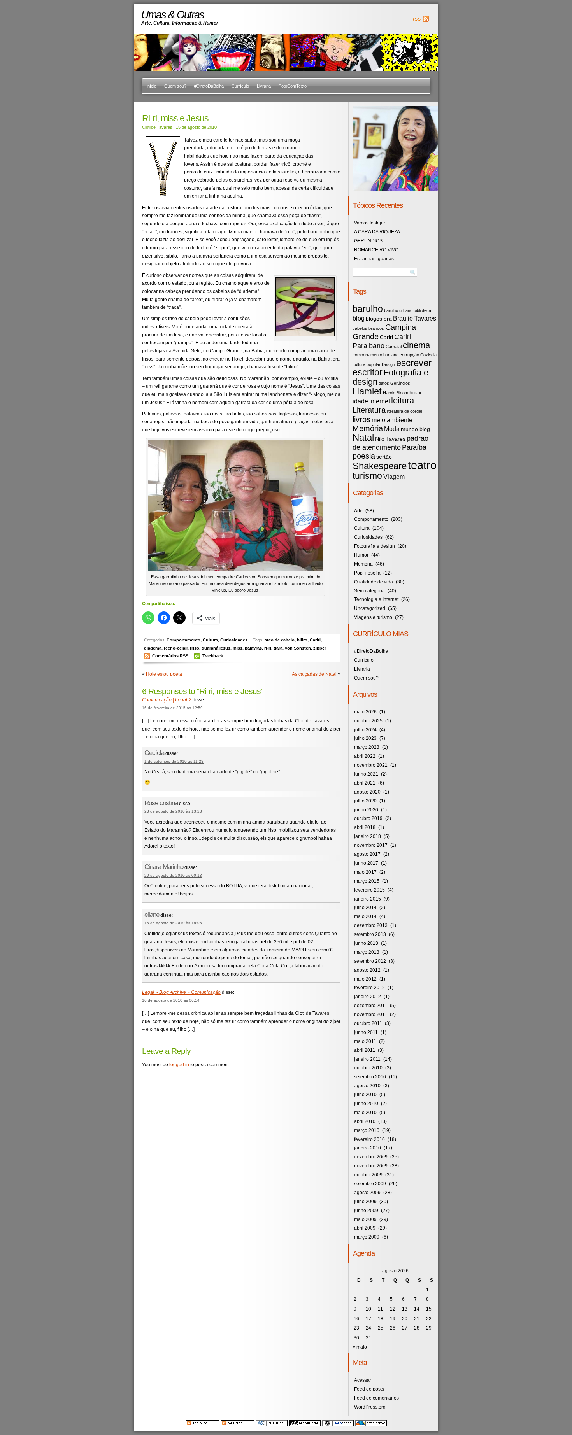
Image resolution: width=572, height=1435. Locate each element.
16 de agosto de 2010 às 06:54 (171, 1000)
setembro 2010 (370, 1076)
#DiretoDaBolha (209, 86)
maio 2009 (365, 1219)
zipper (319, 648)
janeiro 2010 (367, 1148)
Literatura (369, 410)
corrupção (409, 354)
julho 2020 (365, 801)
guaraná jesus (216, 648)
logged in (179, 1064)
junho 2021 (366, 774)
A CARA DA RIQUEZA (377, 232)
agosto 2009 (367, 1192)
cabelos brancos (368, 328)
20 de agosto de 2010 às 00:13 (173, 875)
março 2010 (366, 1130)
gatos (384, 383)
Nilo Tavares (390, 439)
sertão (384, 457)
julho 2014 (365, 907)
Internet (379, 401)
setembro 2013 (370, 934)
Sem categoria (369, 591)
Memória (368, 428)
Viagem (394, 476)
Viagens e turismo (373, 617)
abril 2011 (364, 1050)
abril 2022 (364, 756)
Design (388, 364)
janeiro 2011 (367, 1059)
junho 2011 (366, 1032)
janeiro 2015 (367, 899)
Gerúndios (400, 383)
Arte (358, 510)
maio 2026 (365, 712)
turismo (367, 476)
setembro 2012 (370, 961)
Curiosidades (233, 640)
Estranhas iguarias (374, 258)
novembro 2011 (370, 1014)
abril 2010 (364, 1121)
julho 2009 (365, 1201)
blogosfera (379, 319)
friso (194, 648)
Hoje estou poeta (164, 674)
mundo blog (415, 429)
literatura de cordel (404, 411)
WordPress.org (370, 1407)
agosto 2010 (367, 1085)
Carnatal (394, 346)
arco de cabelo (280, 640)
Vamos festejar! (370, 223)
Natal (363, 437)
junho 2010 (366, 1103)
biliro (302, 640)
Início (151, 86)
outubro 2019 (368, 818)
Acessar (362, 1380)
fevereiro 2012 (369, 987)
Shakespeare (380, 466)
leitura (402, 400)
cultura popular (367, 364)
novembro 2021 (371, 765)
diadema (152, 648)
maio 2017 (365, 872)
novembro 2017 (371, 845)
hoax (415, 393)
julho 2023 (365, 738)
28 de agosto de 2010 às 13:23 (173, 811)
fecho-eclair (176, 648)
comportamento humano (375, 354)
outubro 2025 (368, 721)
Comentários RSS (170, 656)
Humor (361, 555)
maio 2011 (365, 1041)
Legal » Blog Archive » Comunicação (181, 992)
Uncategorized (369, 608)
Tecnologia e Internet (376, 599)
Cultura (210, 640)
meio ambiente (392, 419)
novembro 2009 (371, 1166)
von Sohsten (298, 648)
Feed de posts (369, 1389)
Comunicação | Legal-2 (166, 700)
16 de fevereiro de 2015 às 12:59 (172, 708)
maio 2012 (365, 979)
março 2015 (366, 881)
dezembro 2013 (371, 925)
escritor (368, 372)
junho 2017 (366, 863)
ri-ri (267, 648)
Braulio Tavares (414, 318)
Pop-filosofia (367, 573)
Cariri (315, 640)
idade (360, 401)
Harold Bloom (395, 393)
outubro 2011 (368, 1023)
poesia (364, 456)
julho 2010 (365, 1094)
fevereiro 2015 (369, 890)
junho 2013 (366, 943)
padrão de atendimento (390, 442)
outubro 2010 (368, 1068)
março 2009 (366, 1237)
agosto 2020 (367, 792)
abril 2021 (364, 783)
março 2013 (366, 952)
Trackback (212, 656)
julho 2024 (365, 729)
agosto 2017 (367, 854)
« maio (360, 1347)
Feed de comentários (376, 1398)
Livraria (264, 86)
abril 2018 (364, 827)
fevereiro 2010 (369, 1139)
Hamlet (367, 391)
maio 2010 (365, 1112)
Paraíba (414, 447)
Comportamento (183, 640)
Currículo (240, 86)
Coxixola (428, 354)
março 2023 (366, 747)
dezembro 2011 (370, 1005)
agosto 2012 (367, 970)
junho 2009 (366, 1210)
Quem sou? (175, 86)
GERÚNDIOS (368, 241)
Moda (392, 428)
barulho (368, 309)
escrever (414, 362)
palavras (253, 648)
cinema (416, 345)
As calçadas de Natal (314, 674)
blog (359, 318)
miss (237, 648)
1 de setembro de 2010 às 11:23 (174, 761)
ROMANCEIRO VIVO (376, 249)
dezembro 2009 (371, 1157)
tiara (278, 648)
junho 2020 (366, 810)
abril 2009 (364, 1228)
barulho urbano (398, 310)
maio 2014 (365, 916)
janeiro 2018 (367, 836)
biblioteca (422, 310)
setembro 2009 (370, 1183)
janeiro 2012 (367, 996)
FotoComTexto (293, 86)
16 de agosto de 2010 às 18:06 (173, 923)
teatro (422, 465)
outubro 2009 (368, 1174)
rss (417, 19)
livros (361, 419)
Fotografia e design (390, 377)
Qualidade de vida (373, 582)
